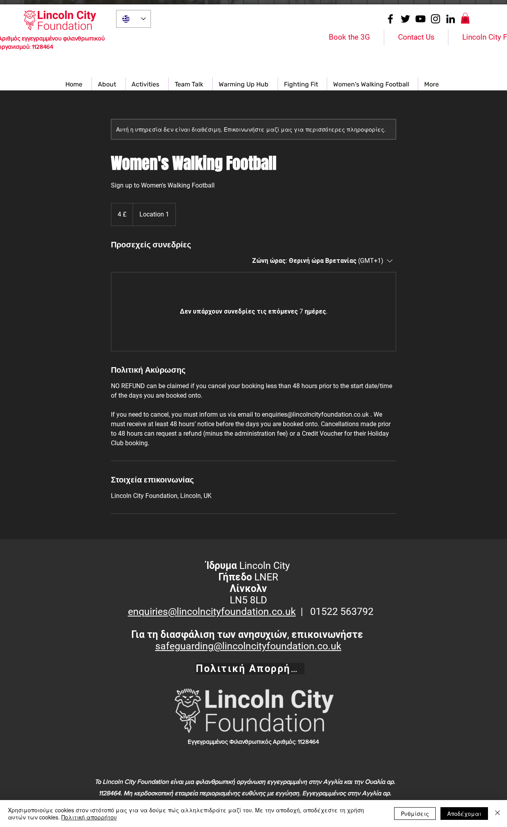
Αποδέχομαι (464, 813)
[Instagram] (435, 19)
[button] (465, 18)
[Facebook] (390, 19)
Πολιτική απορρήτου (89, 817)
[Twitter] (405, 19)
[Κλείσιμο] (497, 813)
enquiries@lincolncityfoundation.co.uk (212, 611)
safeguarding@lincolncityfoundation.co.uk (248, 646)
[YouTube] (420, 19)
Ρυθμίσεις (415, 813)
